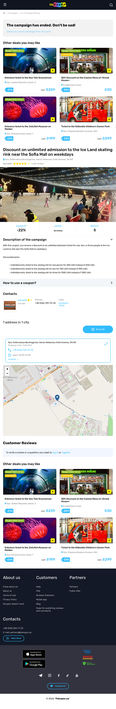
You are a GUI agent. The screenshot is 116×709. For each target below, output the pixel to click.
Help (38, 586)
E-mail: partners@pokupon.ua (17, 632)
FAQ (38, 591)
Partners (73, 586)
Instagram (63, 303)
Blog (38, 604)
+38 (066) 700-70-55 (23, 350)
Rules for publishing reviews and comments (49, 609)
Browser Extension (45, 595)
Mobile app (41, 599)
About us (7, 591)
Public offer (75, 591)
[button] (57, 398)
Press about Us (10, 586)
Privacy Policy (10, 599)
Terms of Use (9, 595)
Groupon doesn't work (13, 604)
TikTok (61, 305)
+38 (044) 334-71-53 (13, 628)
